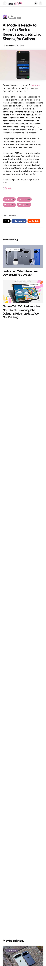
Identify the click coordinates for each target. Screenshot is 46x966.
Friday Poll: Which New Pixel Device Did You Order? (20, 273)
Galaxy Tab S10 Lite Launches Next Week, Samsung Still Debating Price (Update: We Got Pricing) (22, 312)
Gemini (10, 205)
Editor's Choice (11, 950)
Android (25, 199)
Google (8, 188)
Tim (11, 16)
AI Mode (10, 199)
